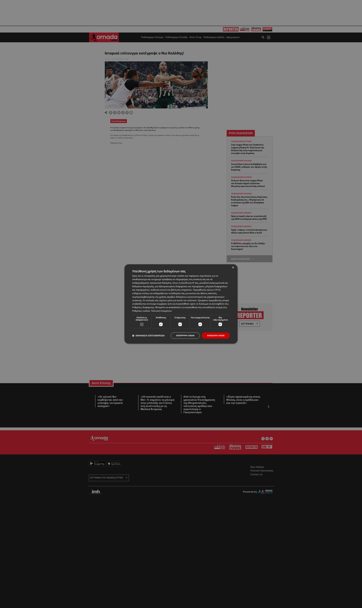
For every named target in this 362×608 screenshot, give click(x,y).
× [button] (233, 268)
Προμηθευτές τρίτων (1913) (206, 289)
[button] (148, 335)
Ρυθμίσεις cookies (141, 310)
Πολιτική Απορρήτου (161, 310)
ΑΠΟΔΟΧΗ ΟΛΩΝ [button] (215, 335)
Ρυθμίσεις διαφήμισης (143, 307)
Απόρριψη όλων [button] (185, 335)
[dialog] (181, 304)
